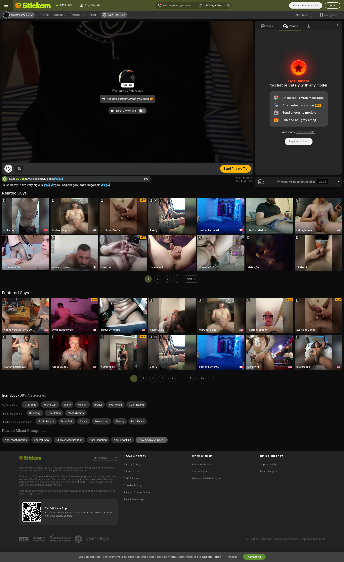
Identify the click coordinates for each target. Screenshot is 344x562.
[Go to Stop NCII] (98, 539)
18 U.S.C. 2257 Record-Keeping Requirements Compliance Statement (285, 539)
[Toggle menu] (6, 5)
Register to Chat (298, 141)
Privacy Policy (132, 464)
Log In (332, 5)
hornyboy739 (13, 395)
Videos (59, 15)
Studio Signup (200, 471)
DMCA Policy (131, 478)
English (102, 457)
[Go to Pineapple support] (79, 539)
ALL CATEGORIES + (151, 439)
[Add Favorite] (8, 169)
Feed (92, 15)
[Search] (200, 5)
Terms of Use (131, 471)
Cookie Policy (211, 556)
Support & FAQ (268, 464)
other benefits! (305, 132)
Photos (77, 15)
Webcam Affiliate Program (207, 478)
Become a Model (202, 464)
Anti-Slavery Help (134, 499)
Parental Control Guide (137, 492)
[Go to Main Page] (33, 5)
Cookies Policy (132, 485)
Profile (44, 15)
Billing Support (268, 471)
